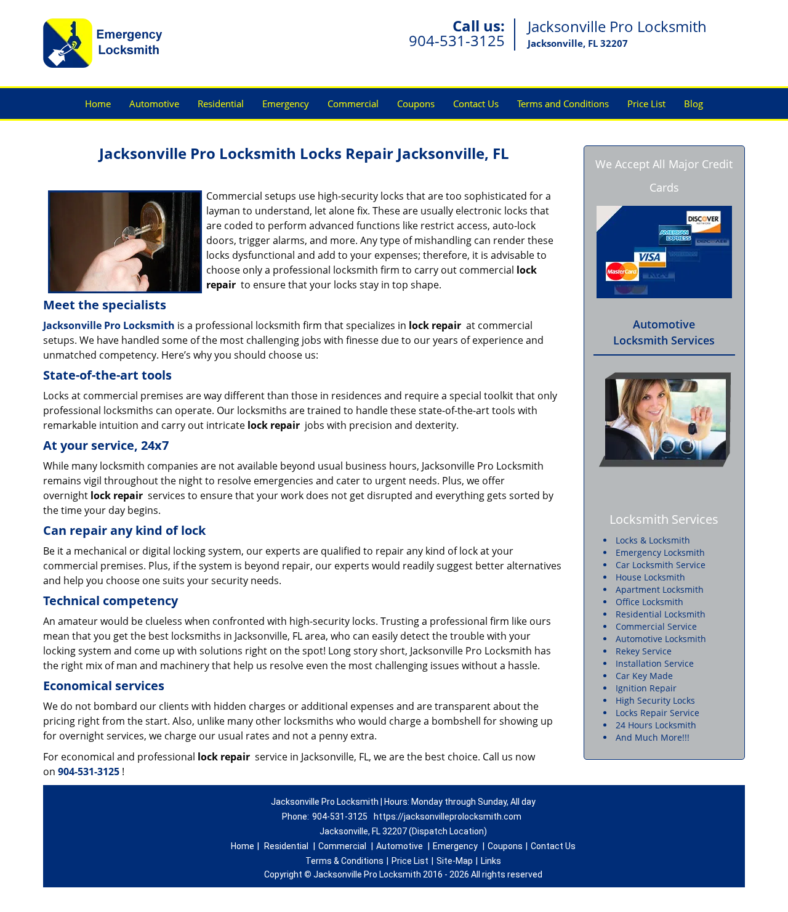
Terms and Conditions (563, 103)
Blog (693, 103)
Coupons (416, 103)
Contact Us (476, 103)
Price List (646, 103)
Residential (221, 103)
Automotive (154, 103)
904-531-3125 (457, 40)
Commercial (353, 103)
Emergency (285, 103)
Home (98, 103)
